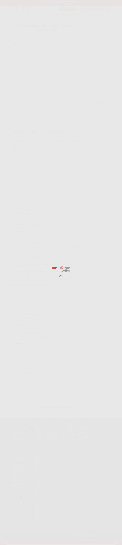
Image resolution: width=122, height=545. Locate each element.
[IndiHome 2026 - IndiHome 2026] (61, 269)
